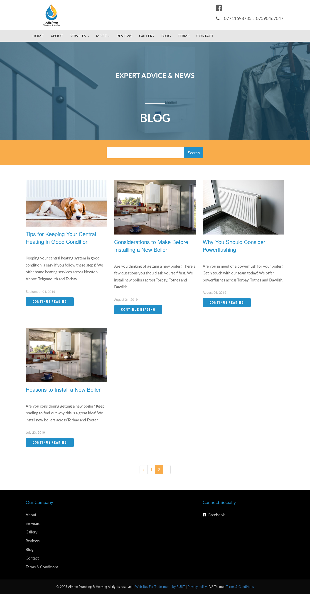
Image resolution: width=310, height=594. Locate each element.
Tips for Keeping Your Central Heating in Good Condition (61, 237)
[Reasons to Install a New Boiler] (66, 354)
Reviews (124, 36)
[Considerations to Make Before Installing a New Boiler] (155, 207)
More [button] (102, 36)
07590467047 (269, 19)
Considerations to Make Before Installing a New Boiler (151, 245)
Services (32, 524)
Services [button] (78, 36)
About (56, 36)
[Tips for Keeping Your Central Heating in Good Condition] (66, 202)
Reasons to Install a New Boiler (63, 389)
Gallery (147, 36)
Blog (166, 36)
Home (38, 36)
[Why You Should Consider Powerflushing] (243, 207)
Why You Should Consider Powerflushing (234, 245)
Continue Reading (49, 301)
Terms (183, 36)
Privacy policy (198, 587)
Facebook (216, 515)
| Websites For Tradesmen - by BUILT (159, 587)
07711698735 (237, 19)
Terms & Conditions (42, 567)
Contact (204, 36)
